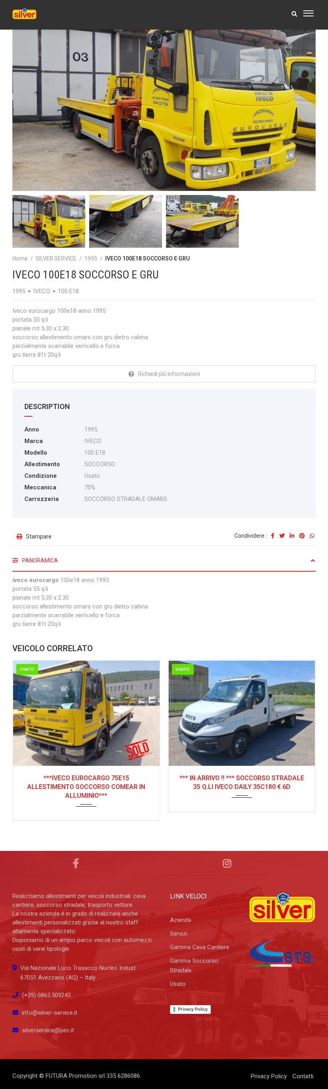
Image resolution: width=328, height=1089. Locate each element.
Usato (178, 984)
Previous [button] (33, 98)
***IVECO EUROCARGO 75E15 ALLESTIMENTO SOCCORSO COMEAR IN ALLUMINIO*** (86, 786)
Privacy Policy (193, 1009)
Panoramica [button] (39, 560)
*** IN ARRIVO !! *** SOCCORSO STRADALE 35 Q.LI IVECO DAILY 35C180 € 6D (242, 782)
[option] (164, 98)
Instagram (227, 863)
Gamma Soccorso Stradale (194, 965)
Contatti (303, 1076)
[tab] (163, 564)
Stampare (39, 536)
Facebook (75, 863)
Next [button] (294, 98)
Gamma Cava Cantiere (199, 947)
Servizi (178, 933)
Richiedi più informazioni (169, 374)
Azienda (180, 920)
